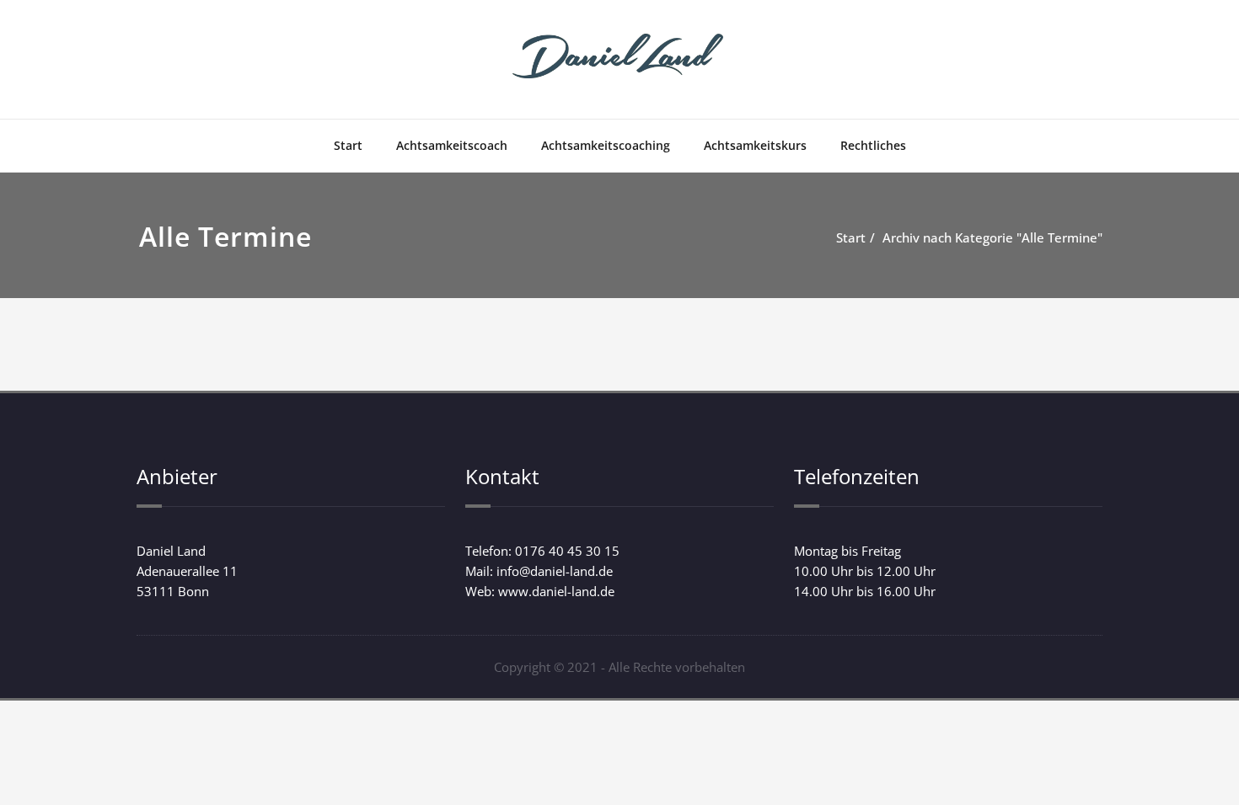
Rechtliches (873, 145)
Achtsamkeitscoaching (605, 145)
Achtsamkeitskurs (755, 145)
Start (348, 145)
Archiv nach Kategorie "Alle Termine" (992, 237)
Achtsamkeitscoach (451, 145)
